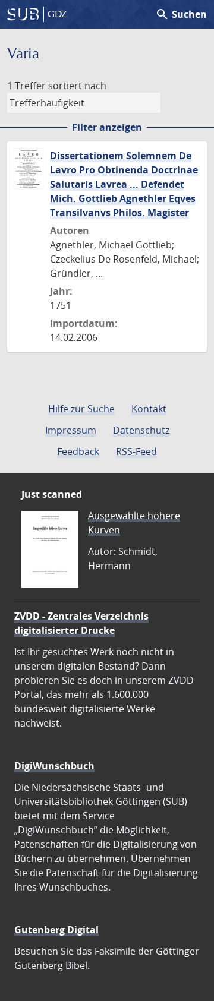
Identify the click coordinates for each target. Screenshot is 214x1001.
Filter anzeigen (107, 127)
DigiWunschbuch (54, 765)
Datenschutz (141, 430)
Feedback (78, 451)
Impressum (70, 430)
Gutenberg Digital (56, 929)
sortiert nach (77, 85)
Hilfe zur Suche (81, 408)
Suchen (181, 14)
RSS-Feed (136, 451)
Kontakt (148, 408)
